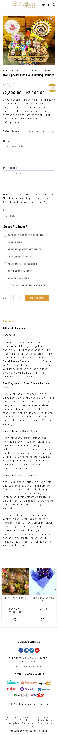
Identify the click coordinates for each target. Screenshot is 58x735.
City (5, 210)
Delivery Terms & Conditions (20, 723)
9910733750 (29, 661)
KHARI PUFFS (15, 242)
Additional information (14, 328)
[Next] (55, 595)
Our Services (29, 726)
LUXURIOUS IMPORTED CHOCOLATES (27, 285)
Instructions (10, 168)
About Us (26, 717)
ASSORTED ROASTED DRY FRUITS (26, 235)
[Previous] (2, 595)
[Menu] (4, 5)
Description (9, 321)
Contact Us (12, 720)
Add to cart (37, 298)
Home (6, 70)
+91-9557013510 (19, 657)
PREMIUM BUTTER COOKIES (22, 264)
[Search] (54, 5)
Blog (17, 717)
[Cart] (43, 5)
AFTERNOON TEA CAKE (20, 271)
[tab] (29, 321)
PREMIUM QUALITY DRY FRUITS (24, 249)
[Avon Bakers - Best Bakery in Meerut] (24, 5)
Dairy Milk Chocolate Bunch (42, 599)
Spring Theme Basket (15, 598)
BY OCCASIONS (20, 70)
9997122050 (39, 657)
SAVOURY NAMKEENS (19, 278)
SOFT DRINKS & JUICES (20, 257)
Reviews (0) (9, 335)
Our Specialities (41, 717)
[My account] (49, 5)
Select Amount (12, 131)
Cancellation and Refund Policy (36, 720)
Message (8, 141)
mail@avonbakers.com (28, 666)
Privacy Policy (44, 723)
